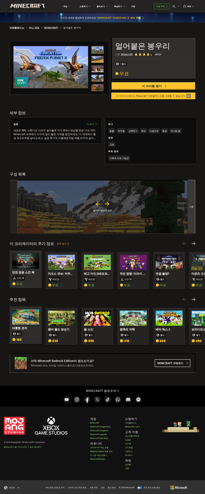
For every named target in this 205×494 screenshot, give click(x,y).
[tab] (97, 49)
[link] (66, 399)
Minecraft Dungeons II (100, 426)
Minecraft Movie (97, 459)
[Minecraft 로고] (27, 6)
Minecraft (51, 27)
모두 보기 (61, 243)
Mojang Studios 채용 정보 (101, 451)
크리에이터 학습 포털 (99, 447)
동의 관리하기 (36, 447)
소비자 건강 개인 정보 (77, 487)
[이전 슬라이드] (184, 243)
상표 (103, 487)
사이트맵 (129, 447)
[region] (102, 206)
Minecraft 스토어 (132, 426)
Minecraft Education (99, 438)
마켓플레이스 (17, 27)
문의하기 (129, 455)
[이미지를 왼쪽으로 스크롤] (14, 207)
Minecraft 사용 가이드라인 (15, 447)
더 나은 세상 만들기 (98, 455)
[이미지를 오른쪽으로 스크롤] (191, 207)
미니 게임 (34, 27)
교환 (127, 468)
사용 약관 (94, 487)
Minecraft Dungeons (99, 430)
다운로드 (129, 451)
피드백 (128, 443)
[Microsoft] (178, 487)
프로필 (128, 464)
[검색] (176, 6)
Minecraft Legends (98, 434)
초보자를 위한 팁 (132, 436)
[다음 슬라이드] (193, 243)
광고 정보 (112, 487)
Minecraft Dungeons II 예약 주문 (119, 17)
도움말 (128, 439)
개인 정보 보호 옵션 (151, 487)
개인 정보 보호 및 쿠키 (55, 487)
